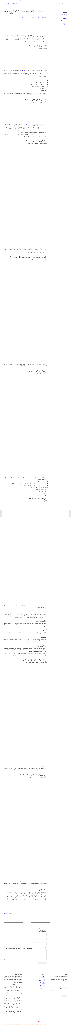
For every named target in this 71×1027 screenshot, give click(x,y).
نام (21, 934)
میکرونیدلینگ (34, 899)
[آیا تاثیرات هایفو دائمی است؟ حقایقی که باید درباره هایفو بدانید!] (25, 25)
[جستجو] (65, 3)
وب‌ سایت (22, 943)
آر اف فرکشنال (64, 18)
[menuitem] (61, 3)
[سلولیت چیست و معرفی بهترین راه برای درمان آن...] (70, 513)
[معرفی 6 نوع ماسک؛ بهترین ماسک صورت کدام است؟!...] (1, 513)
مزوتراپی (65, 21)
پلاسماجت (23, 70)
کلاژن (40, 74)
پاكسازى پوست (64, 23)
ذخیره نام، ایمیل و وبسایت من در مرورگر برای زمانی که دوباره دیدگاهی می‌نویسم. (19, 948)
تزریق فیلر (65, 24)
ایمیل (22, 939)
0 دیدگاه (5, 913)
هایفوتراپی (11, 70)
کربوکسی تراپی (24, 899)
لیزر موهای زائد (28, 124)
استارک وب (31, 1021)
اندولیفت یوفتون (64, 20)
